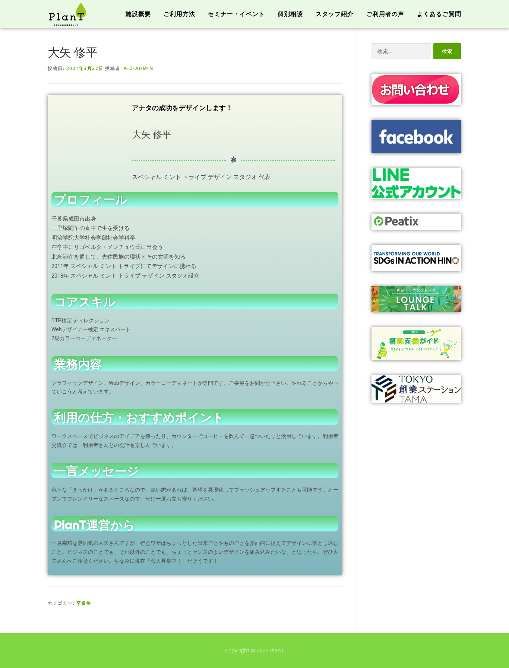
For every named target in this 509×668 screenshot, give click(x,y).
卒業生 (84, 603)
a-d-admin (139, 68)
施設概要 (138, 14)
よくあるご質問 (439, 14)
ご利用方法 (179, 14)
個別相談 (290, 14)
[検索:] (401, 51)
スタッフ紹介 (335, 14)
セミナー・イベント (236, 14)
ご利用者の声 (385, 14)
